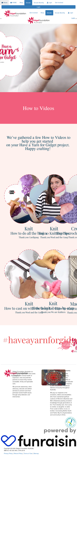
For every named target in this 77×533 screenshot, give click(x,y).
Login (50, 3)
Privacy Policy (8, 453)
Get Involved (59, 3)
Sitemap (36, 453)
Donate (28, 3)
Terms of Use (28, 453)
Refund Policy (18, 453)
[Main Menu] (1, 18)
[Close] (76, 18)
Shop (21, 3)
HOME (14, 3)
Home (5, 3)
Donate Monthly (39, 3)
